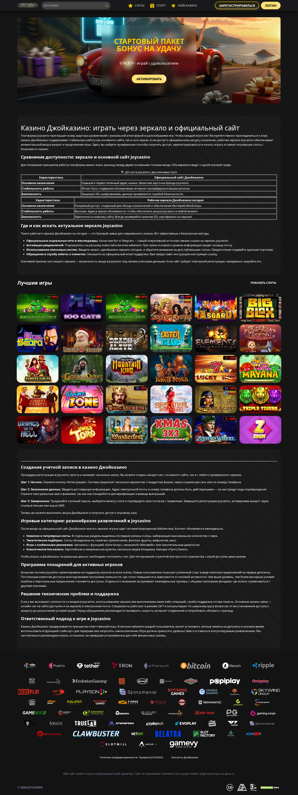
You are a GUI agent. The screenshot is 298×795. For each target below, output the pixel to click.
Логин (270, 5)
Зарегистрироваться (237, 5)
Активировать (149, 79)
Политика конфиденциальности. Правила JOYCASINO (131, 757)
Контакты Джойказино (184, 757)
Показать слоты (263, 283)
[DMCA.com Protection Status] (270, 787)
